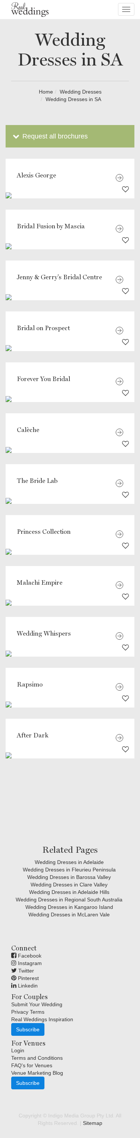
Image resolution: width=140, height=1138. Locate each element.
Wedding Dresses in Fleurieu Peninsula (69, 870)
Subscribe (28, 1029)
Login (17, 1050)
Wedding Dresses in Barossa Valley (69, 877)
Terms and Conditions (37, 1058)
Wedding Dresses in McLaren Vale (69, 915)
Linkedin (27, 986)
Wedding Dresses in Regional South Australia (69, 900)
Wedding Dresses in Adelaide (69, 862)
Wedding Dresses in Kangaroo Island (69, 907)
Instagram (29, 963)
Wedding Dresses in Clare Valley (69, 885)
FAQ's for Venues (31, 1065)
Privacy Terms (27, 1012)
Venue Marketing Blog (37, 1073)
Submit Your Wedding (36, 1004)
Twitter (25, 971)
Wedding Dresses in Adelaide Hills (69, 892)
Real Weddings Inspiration (42, 1019)
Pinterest (27, 978)
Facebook (28, 956)
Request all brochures (54, 136)
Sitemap (92, 1123)
